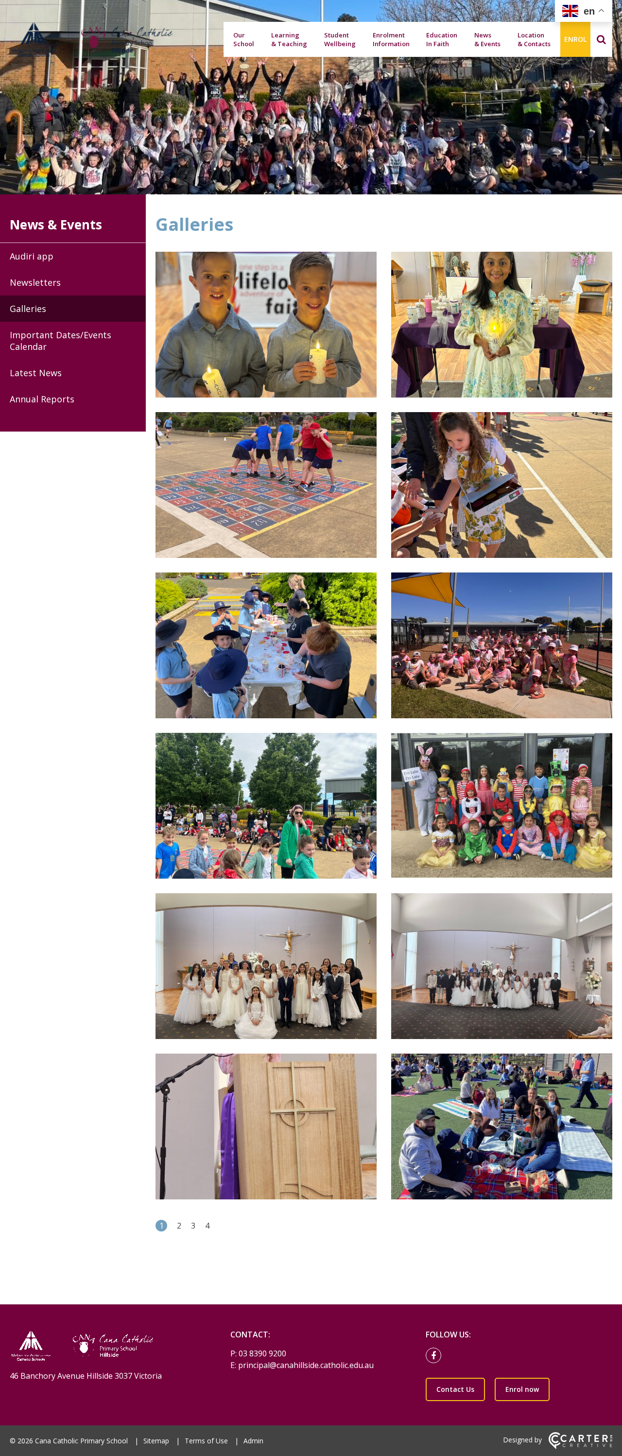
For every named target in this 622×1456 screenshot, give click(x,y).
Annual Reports (42, 399)
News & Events (487, 39)
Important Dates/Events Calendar (60, 340)
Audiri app (31, 256)
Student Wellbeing (340, 39)
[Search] (601, 39)
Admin (253, 1440)
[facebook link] (436, 1356)
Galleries (28, 308)
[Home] (103, 1347)
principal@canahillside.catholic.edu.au (306, 1365)
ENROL (575, 39)
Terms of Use (206, 1440)
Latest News (36, 373)
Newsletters (35, 282)
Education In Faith (441, 39)
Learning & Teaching (289, 39)
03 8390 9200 (262, 1353)
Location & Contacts (534, 39)
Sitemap (156, 1440)
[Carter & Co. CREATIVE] (580, 1446)
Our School (243, 39)
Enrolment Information (391, 39)
